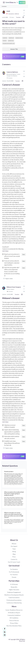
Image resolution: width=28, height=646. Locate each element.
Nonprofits (14, 587)
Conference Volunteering (14, 603)
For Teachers (14, 574)
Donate (14, 577)
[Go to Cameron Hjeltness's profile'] (4, 76)
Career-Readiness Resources (14, 610)
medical (4, 40)
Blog (14, 554)
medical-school (19, 38)
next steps (5, 251)
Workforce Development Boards (14, 595)
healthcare (11, 38)
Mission (14, 543)
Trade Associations (14, 597)
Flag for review (8, 278)
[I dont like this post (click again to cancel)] (24, 76)
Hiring (14, 551)
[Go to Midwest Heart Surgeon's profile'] (4, 290)
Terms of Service (14, 620)
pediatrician (11, 40)
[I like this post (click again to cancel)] (24, 10)
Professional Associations (14, 600)
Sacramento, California (13, 13)
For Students (14, 569)
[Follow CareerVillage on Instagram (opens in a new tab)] (4, 635)
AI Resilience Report (14, 612)
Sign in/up (22, 2)
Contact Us (14, 559)
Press (14, 557)
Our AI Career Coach (14, 562)
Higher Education (14, 589)
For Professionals (14, 572)
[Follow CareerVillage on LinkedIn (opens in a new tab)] (4, 632)
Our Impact (14, 546)
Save (23, 254)
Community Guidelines (14, 615)
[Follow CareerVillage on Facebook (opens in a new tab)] (4, 629)
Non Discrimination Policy (14, 626)
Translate (18, 17)
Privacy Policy (14, 623)
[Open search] (17, 2)
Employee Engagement (14, 592)
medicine (5, 38)
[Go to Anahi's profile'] (4, 14)
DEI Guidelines (14, 618)
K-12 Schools (14, 584)
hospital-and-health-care (8, 43)
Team (14, 549)
